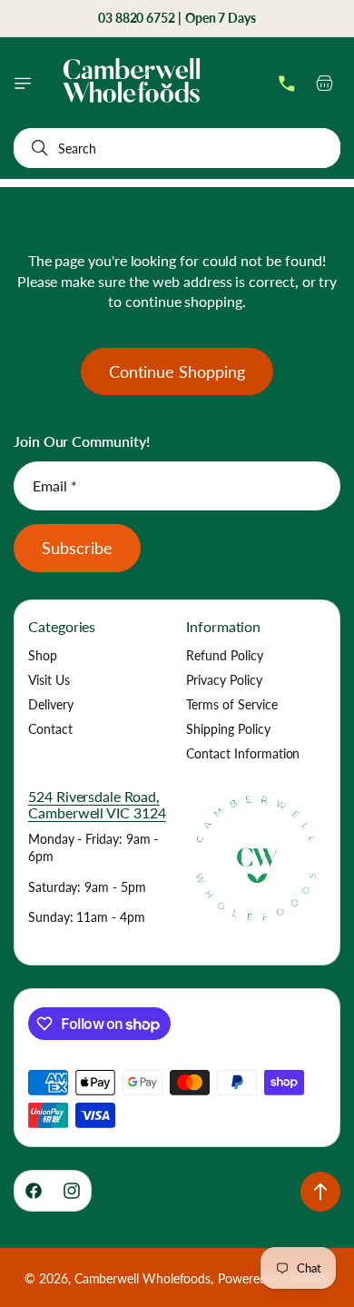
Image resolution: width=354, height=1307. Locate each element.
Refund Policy (224, 655)
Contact (50, 729)
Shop (42, 655)
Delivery (51, 704)
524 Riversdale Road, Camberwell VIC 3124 (97, 804)
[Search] (36, 148)
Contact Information (243, 753)
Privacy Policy (224, 680)
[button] (23, 84)
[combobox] (177, 148)
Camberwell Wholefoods (142, 1278)
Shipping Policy (228, 729)
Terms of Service (232, 704)
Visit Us (49, 680)
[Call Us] (287, 84)
